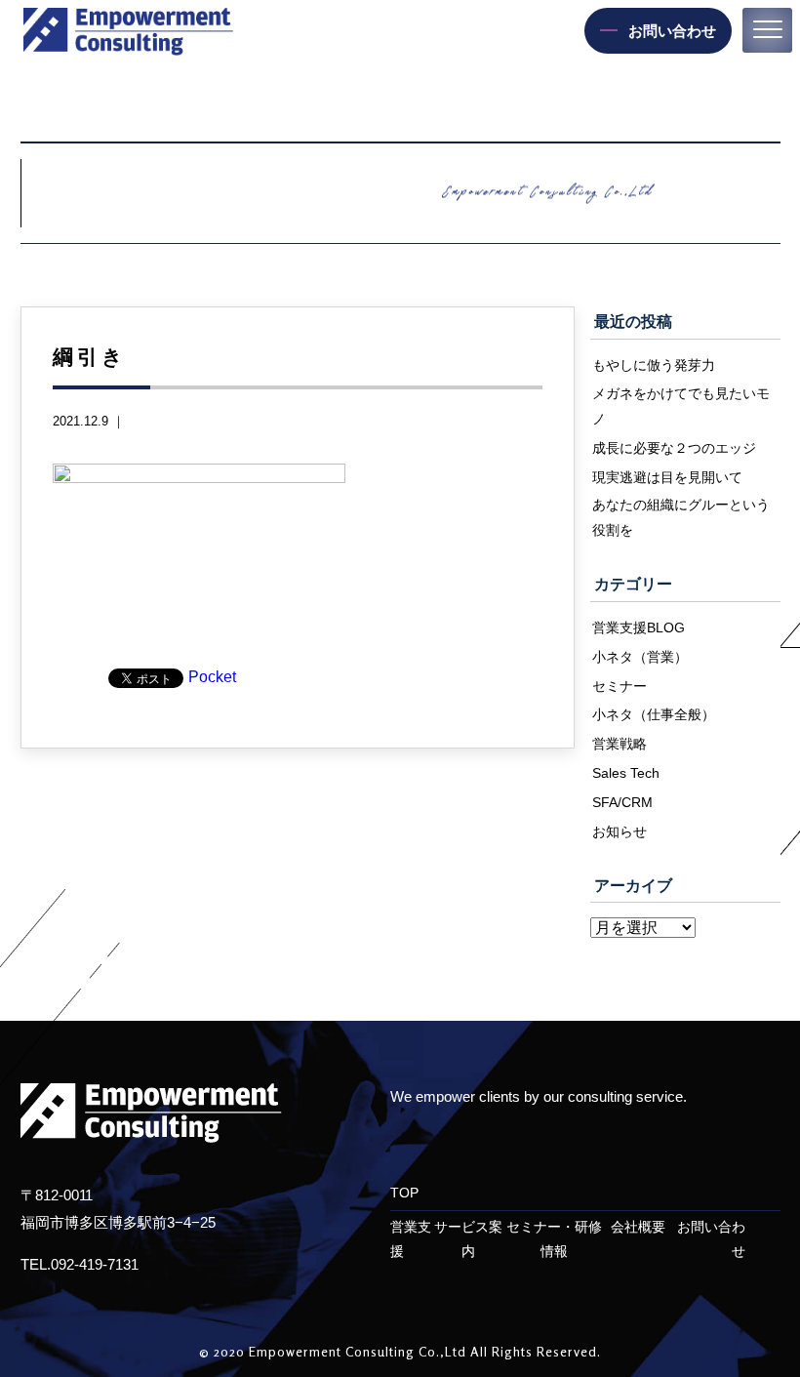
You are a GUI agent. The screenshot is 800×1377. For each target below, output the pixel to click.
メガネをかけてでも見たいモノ (681, 405)
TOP (404, 1192)
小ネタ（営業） (640, 657)
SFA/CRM (622, 802)
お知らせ (619, 831)
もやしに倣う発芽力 (653, 365)
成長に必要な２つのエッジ (674, 448)
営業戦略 (619, 743)
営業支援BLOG (638, 627)
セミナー (619, 686)
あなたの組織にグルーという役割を (681, 517)
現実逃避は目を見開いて (667, 477)
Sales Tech (626, 773)
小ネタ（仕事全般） (653, 714)
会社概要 (638, 1227)
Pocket (212, 676)
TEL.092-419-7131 (79, 1264)
